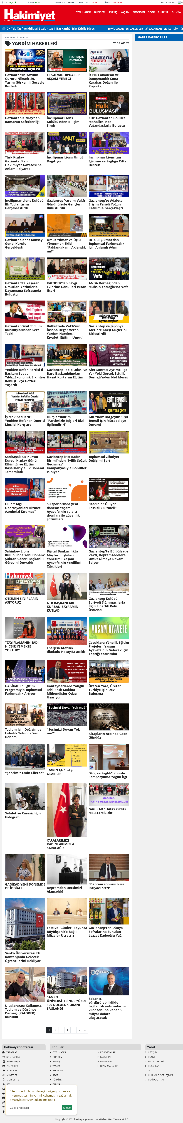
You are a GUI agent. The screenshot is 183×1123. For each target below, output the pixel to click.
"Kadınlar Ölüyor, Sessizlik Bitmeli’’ (103, 506)
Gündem (99, 12)
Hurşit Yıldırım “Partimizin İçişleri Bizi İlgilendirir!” (65, 420)
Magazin (105, 1056)
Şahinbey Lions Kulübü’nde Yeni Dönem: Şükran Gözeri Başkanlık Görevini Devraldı (25, 556)
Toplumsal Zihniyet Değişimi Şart (104, 458)
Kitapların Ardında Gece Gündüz (108, 735)
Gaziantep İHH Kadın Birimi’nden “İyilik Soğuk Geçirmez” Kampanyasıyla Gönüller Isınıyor (67, 464)
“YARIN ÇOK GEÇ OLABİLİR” (60, 771)
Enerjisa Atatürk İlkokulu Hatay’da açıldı (66, 650)
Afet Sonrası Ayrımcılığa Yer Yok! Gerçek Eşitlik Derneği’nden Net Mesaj (108, 373)
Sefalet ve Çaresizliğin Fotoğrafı (23, 815)
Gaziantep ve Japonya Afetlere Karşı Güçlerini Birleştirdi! (108, 330)
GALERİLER (136, 28)
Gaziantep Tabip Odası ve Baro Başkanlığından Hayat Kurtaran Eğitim (67, 373)
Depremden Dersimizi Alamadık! (64, 889)
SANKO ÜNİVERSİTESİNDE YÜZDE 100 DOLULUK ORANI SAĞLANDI (66, 1002)
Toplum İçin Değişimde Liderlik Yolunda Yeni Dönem (23, 733)
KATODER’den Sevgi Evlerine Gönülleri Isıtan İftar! (66, 286)
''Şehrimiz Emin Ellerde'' (24, 773)
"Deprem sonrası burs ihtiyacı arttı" (106, 886)
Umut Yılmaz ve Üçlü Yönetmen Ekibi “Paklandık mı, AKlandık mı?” (66, 245)
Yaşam (125, 12)
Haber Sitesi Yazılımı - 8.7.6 (114, 1119)
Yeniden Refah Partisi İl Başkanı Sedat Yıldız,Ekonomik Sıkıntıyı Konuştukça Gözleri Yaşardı (25, 377)
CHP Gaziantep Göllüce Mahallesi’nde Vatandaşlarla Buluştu (107, 121)
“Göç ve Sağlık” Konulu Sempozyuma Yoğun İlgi (108, 775)
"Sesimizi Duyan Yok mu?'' (63, 731)
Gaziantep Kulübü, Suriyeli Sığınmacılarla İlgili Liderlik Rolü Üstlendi (107, 604)
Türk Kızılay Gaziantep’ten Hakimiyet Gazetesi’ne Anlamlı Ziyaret (23, 162)
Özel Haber (83, 12)
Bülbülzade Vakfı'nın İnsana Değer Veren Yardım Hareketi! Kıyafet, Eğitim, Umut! (65, 331)
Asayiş (112, 12)
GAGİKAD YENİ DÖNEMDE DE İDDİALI (25, 886)
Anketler (12, 1075)
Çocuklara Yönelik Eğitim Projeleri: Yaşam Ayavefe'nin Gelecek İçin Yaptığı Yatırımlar (109, 648)
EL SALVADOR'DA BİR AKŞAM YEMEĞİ (63, 77)
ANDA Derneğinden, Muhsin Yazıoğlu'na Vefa (108, 285)
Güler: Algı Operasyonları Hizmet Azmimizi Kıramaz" (23, 507)
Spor (151, 12)
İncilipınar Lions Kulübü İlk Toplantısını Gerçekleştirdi (24, 204)
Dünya (176, 12)
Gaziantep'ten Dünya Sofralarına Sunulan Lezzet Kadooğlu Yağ (106, 931)
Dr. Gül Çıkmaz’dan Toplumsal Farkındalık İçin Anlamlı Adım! (106, 243)
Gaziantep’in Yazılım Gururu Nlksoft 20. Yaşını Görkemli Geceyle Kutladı (24, 80)
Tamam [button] (67, 1107)
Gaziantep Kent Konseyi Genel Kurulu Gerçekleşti (24, 243)
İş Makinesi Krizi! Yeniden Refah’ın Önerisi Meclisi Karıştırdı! (25, 420)
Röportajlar (108, 1052)
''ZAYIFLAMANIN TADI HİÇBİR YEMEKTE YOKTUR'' (22, 646)
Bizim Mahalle (109, 1066)
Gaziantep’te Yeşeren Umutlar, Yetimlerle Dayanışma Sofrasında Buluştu (23, 288)
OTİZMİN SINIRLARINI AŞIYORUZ (22, 600)
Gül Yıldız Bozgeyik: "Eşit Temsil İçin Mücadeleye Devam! (108, 420)
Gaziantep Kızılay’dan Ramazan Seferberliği (22, 120)
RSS (8, 1084)
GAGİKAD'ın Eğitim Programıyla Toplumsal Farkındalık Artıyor (23, 689)
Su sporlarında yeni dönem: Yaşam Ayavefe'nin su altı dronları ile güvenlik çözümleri (63, 511)
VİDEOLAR (117, 28)
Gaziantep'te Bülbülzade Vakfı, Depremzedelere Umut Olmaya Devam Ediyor (108, 556)
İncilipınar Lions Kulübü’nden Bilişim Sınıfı (63, 121)
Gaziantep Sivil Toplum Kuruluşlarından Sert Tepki (23, 330)
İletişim (172, 28)
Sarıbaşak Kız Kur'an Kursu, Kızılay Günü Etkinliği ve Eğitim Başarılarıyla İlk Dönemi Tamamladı (24, 464)
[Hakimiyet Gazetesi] (29, 15)
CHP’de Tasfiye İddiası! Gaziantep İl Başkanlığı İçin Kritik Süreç (51, 29)
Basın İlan (106, 1061)
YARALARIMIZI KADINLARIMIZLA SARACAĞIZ (60, 844)
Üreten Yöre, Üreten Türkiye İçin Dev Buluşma (105, 689)
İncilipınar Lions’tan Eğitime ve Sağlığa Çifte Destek (108, 161)
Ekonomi (139, 12)
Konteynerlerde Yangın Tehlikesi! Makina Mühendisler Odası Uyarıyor (65, 691)
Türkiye (163, 12)
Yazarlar (155, 28)
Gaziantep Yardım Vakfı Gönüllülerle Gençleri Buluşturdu (66, 204)
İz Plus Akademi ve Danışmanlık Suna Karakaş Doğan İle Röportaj (104, 80)
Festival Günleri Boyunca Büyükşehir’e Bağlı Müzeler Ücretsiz (67, 931)
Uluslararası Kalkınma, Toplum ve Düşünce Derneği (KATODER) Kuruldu (23, 1011)
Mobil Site (12, 1079)
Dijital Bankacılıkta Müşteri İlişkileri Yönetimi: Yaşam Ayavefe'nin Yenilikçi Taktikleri (64, 558)
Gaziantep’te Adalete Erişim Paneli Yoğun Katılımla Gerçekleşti (106, 204)
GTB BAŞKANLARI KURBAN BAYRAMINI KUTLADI (63, 606)
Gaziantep (167, 2)
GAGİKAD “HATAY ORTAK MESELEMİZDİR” (108, 811)
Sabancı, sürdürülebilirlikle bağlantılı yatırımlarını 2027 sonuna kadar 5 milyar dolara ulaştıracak (107, 1008)
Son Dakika (13, 1056)
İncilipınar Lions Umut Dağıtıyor (65, 159)
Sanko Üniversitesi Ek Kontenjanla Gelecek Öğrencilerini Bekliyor (23, 957)
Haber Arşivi (13, 1061)
